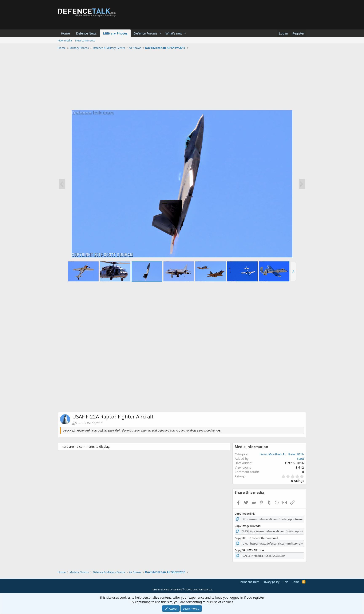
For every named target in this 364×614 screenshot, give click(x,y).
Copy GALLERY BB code (249, 550)
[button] (160, 33)
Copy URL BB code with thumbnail (256, 538)
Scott (78, 423)
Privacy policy (271, 582)
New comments (85, 40)
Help (285, 582)
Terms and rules (249, 582)
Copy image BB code (247, 526)
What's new (174, 33)
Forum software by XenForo (182, 589)
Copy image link (245, 513)
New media (65, 40)
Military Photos (115, 33)
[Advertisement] (182, 80)
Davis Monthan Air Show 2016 (282, 454)
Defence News (86, 33)
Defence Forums (146, 33)
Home (65, 33)
